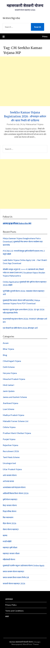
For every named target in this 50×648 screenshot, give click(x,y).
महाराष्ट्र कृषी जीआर (10, 547)
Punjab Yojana (9, 439)
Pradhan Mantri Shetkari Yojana (17, 433)
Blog (5, 355)
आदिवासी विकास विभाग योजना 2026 (16, 493)
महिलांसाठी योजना (9, 559)
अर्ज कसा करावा (8, 481)
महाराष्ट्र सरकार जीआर (11, 553)
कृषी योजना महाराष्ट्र (10, 499)
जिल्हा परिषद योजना (9, 511)
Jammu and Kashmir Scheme (15, 397)
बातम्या (5, 535)
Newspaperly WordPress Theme (25, 644)
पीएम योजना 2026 (9, 523)
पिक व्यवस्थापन (8, 517)
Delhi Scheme (9, 367)
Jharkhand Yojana (10, 403)
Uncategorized (9, 463)
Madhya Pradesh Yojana (13, 415)
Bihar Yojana (8, 349)
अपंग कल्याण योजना (10, 475)
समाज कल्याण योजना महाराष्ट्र (13, 571)
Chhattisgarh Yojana (12, 361)
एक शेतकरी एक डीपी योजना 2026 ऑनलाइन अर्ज (20, 328)
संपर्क (7, 616)
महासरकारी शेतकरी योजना (25, 5)
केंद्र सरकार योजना (10, 505)
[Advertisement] (25, 81)
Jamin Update (9, 391)
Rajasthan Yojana (10, 445)
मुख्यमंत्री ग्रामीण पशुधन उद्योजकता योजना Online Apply (23, 565)
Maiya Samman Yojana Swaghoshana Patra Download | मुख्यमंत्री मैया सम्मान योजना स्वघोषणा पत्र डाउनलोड (23, 241)
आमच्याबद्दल (9, 599)
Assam (6, 343)
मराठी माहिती (7, 541)
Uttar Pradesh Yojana (12, 469)
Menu (44, 36)
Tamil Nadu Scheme (11, 457)
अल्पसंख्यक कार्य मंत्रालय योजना (14, 487)
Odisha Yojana (9, 427)
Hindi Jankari (8, 385)
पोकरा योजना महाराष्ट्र (11, 529)
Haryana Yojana (10, 373)
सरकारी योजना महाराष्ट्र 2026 (14, 583)
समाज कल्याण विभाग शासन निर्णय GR (16, 577)
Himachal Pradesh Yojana (14, 379)
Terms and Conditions (14, 611)
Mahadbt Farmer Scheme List (15, 421)
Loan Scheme (8, 409)
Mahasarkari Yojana (34, 124)
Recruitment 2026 (11, 451)
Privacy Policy (11, 605)
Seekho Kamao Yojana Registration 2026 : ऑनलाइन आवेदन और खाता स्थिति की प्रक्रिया (25, 116)
